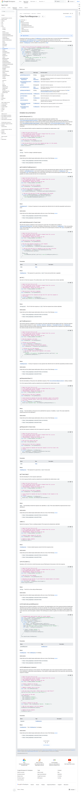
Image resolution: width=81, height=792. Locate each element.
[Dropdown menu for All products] (36, 1)
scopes (55, 158)
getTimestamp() (23, 95)
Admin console (40, 772)
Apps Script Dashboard (42, 774)
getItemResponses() (31, 39)
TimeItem (49, 325)
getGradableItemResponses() (24, 79)
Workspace (11, 1)
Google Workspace (26, 13)
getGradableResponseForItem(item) (25, 82)
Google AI (59, 784)
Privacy (22, 789)
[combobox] (60, 1)
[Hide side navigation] (14, 790)
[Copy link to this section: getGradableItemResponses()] (38, 167)
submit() (38, 41)
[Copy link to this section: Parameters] (26, 261)
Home (20, 1)
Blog (58, 772)
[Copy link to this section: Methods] (26, 69)
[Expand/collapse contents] (26, 20)
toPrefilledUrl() (24, 100)
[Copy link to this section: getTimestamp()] (30, 474)
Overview (3, 7)
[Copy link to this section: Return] (24, 150)
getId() (22, 85)
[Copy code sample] (72, 45)
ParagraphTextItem (57, 325)
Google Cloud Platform (51, 784)
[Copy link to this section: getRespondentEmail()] (34, 378)
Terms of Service (20, 779)
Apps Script (26, 1)
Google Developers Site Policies (32, 751)
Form (47, 42)
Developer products (21, 774)
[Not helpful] (72, 13)
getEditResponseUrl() (25, 75)
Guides (9, 7)
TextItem (39, 325)
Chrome (37, 784)
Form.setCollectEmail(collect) (58, 123)
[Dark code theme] (70, 45)
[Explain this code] (68, 45)
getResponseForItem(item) (26, 93)
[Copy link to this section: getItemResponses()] (33, 321)
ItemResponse (36, 81)
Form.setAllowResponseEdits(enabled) (29, 120)
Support (26, 7)
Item (27, 172)
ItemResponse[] (36, 79)
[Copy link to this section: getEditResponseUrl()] (34, 116)
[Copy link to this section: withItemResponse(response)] (38, 667)
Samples (20, 7)
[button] (7, 19)
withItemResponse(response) (26, 41)
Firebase (43, 784)
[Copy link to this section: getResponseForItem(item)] (37, 427)
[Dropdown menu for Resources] (45, 1)
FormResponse (39, 38)
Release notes (20, 776)
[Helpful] (70, 13)
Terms (18, 789)
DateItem (44, 325)
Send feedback (68, 16)
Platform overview (20, 772)
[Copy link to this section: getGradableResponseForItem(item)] (42, 222)
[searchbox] (8, 11)
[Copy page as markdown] (43, 17)
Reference (15, 7)
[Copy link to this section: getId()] (26, 277)
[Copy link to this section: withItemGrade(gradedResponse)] (40, 604)
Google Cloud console (42, 776)
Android (32, 784)
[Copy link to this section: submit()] (26, 521)
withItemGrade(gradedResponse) (25, 104)
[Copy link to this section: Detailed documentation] (37, 113)
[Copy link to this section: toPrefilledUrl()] (31, 561)
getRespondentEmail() (25, 90)
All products (32, 1)
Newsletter (60, 774)
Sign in (78, 1)
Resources (41, 1)
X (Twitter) (60, 776)
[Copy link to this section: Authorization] (27, 156)
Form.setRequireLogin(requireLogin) (31, 123)
